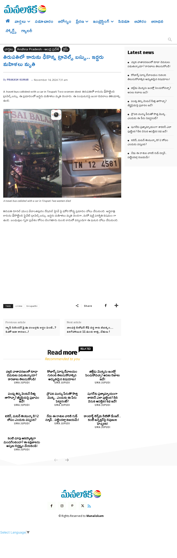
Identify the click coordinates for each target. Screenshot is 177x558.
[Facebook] (105, 305)
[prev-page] (56, 460)
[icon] (89, 505)
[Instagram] (62, 506)
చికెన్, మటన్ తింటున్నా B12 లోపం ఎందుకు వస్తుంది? (22, 418)
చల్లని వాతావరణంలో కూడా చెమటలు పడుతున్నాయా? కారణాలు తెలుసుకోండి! (22, 375)
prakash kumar (18, 79)
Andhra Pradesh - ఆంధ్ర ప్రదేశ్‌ (38, 49)
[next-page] (66, 460)
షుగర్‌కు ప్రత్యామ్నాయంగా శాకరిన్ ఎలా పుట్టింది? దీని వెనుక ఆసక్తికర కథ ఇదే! (102, 397)
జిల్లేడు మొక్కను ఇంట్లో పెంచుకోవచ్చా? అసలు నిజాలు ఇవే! (102, 375)
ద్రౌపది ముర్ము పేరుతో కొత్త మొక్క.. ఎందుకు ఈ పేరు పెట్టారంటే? (62, 397)
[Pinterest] (72, 506)
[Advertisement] (62, 261)
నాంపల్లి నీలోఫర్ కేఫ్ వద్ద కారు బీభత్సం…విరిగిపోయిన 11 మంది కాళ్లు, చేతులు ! (90, 329)
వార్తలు (9, 49)
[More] (116, 305)
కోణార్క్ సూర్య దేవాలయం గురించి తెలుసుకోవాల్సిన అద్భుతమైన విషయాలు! (62, 375)
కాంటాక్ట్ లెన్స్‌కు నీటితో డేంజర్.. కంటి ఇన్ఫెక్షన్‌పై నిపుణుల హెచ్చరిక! (102, 420)
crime (19, 306)
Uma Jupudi (22, 382)
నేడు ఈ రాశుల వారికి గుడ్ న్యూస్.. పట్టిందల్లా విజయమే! (62, 418)
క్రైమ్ (65, 49)
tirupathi (32, 306)
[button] (170, 40)
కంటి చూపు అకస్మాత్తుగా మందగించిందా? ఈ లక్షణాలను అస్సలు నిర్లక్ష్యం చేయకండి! (22, 442)
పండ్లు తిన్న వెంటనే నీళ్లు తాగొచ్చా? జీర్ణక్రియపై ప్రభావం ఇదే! (22, 397)
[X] (83, 506)
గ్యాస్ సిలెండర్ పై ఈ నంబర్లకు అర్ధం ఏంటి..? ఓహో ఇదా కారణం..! (31, 329)
